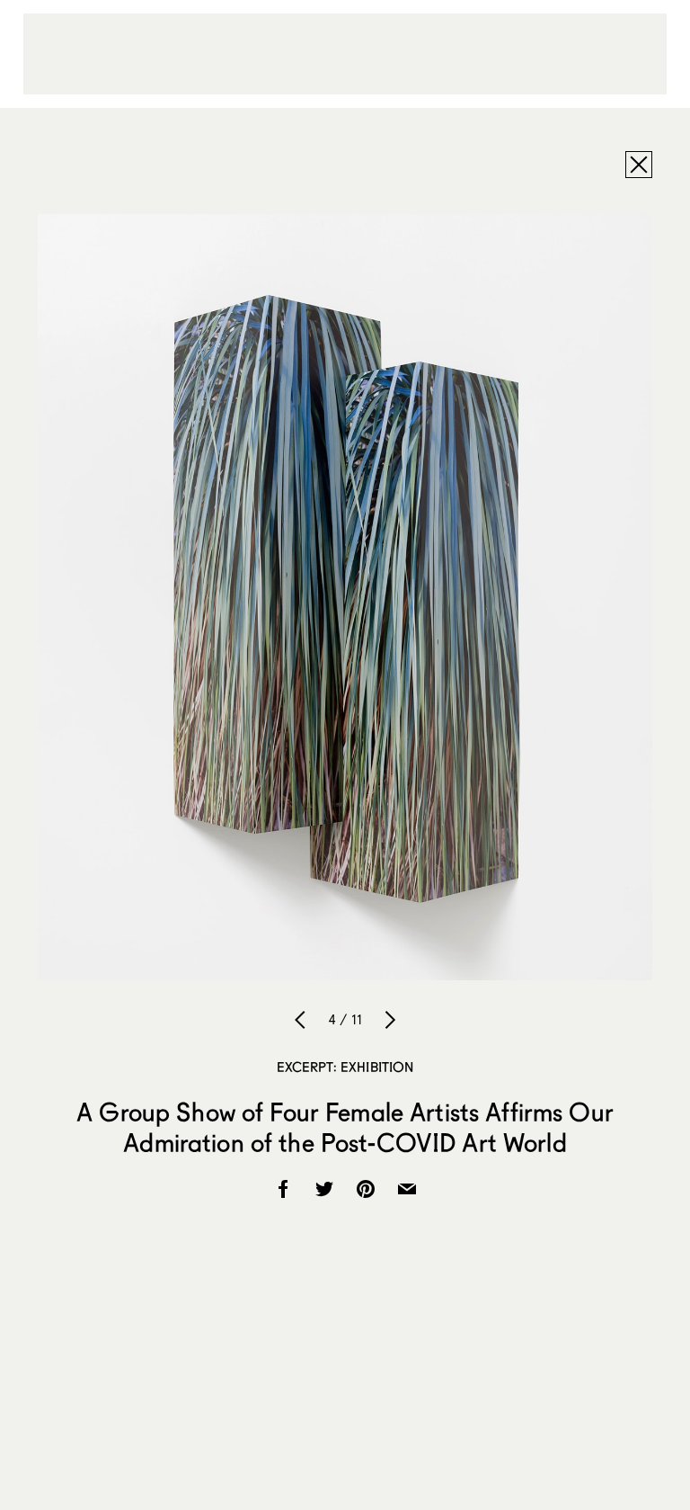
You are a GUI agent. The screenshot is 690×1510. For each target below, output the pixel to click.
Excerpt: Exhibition (345, 1067)
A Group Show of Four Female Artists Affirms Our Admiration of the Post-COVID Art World (345, 1126)
